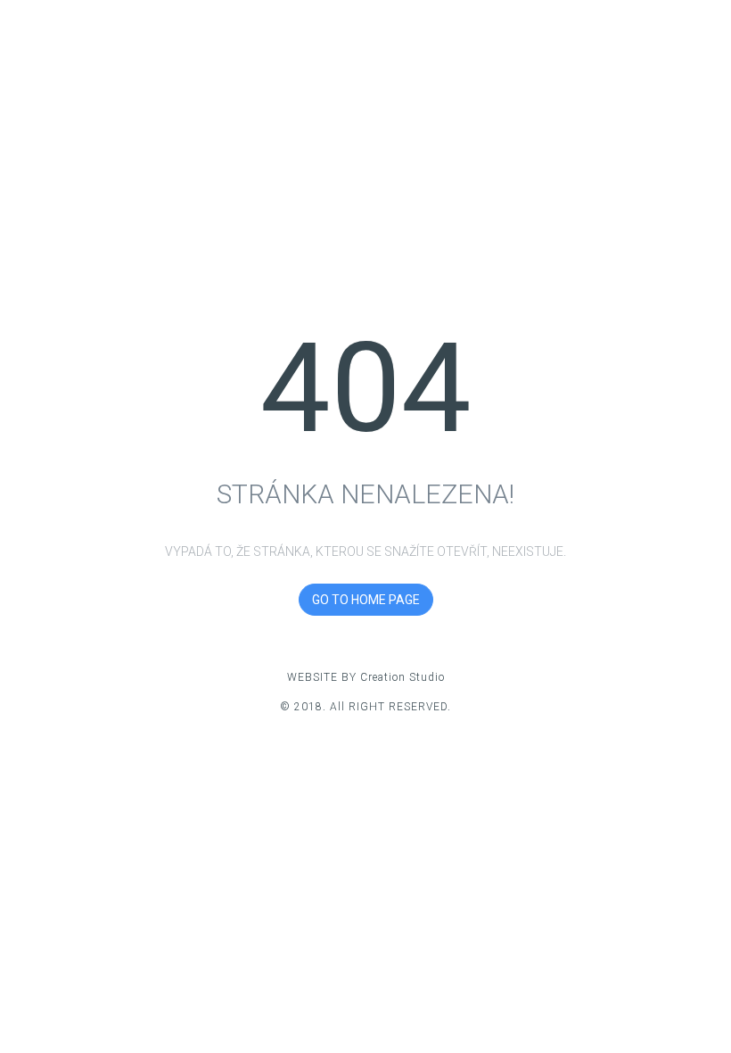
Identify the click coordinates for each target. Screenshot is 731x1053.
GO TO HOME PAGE (366, 600)
